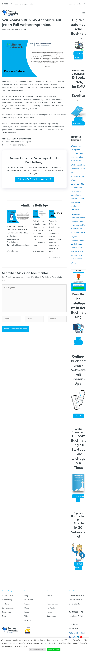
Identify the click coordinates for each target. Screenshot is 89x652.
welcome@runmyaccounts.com (25, 4)
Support (27, 604)
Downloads (28, 600)
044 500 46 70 (7, 4)
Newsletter (28, 620)
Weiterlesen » (12, 251)
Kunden (5, 29)
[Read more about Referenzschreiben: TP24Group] (55, 214)
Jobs (48, 600)
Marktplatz (51, 608)
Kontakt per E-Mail (76, 616)
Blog (26, 596)
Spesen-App (6, 612)
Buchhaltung (7, 600)
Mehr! (78, 416)
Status (26, 608)
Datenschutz (51, 616)
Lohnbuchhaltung (9, 608)
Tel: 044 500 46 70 (76, 612)
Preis (4, 616)
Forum (26, 612)
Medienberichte (52, 604)
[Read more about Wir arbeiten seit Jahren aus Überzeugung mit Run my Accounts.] (39, 214)
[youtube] (82, 637)
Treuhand (5, 604)
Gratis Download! (77, 121)
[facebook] (70, 637)
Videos (26, 616)
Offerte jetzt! (79, 566)
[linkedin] (78, 637)
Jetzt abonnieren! (78, 287)
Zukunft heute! (78, 55)
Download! (80, 498)
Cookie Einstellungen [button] (37, 649)
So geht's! (77, 341)
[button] (84, 4)
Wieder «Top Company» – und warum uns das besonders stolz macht (77, 153)
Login (79, 4)
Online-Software (8, 596)
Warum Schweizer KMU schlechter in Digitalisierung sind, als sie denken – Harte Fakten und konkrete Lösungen (77, 195)
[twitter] (74, 637)
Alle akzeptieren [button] (53, 649)
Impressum (51, 612)
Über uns (72, 4)
